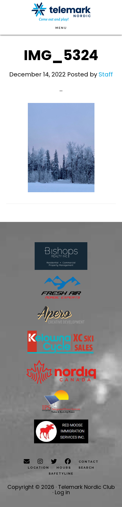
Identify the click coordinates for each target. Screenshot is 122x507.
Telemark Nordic (61, 11)
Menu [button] (61, 27)
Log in (62, 492)
